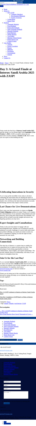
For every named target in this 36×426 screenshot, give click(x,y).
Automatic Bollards (13, 24)
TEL (5, 422)
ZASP (24, 303)
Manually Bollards (12, 31)
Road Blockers (11, 33)
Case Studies (7, 43)
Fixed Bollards (11, 26)
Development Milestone (18, 16)
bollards (11, 303)
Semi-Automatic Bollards (14, 29)
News (5, 56)
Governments (11, 53)
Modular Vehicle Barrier (14, 38)
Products (6, 23)
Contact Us (7, 58)
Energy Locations (12, 46)
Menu (1, 6)
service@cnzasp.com (6, 1)
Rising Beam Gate (12, 39)
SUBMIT (6, 403)
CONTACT (7, 423)
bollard (6, 303)
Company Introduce (17, 14)
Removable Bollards (13, 28)
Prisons (9, 48)
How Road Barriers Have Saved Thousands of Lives (16, 314)
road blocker (18, 303)
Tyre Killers (10, 36)
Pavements (10, 51)
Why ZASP (10, 12)
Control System (11, 41)
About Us (6, 11)
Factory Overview (16, 17)
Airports (9, 44)
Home (5, 9)
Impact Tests (11, 21)
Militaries (10, 49)
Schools (9, 54)
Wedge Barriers (11, 34)
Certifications (11, 19)
